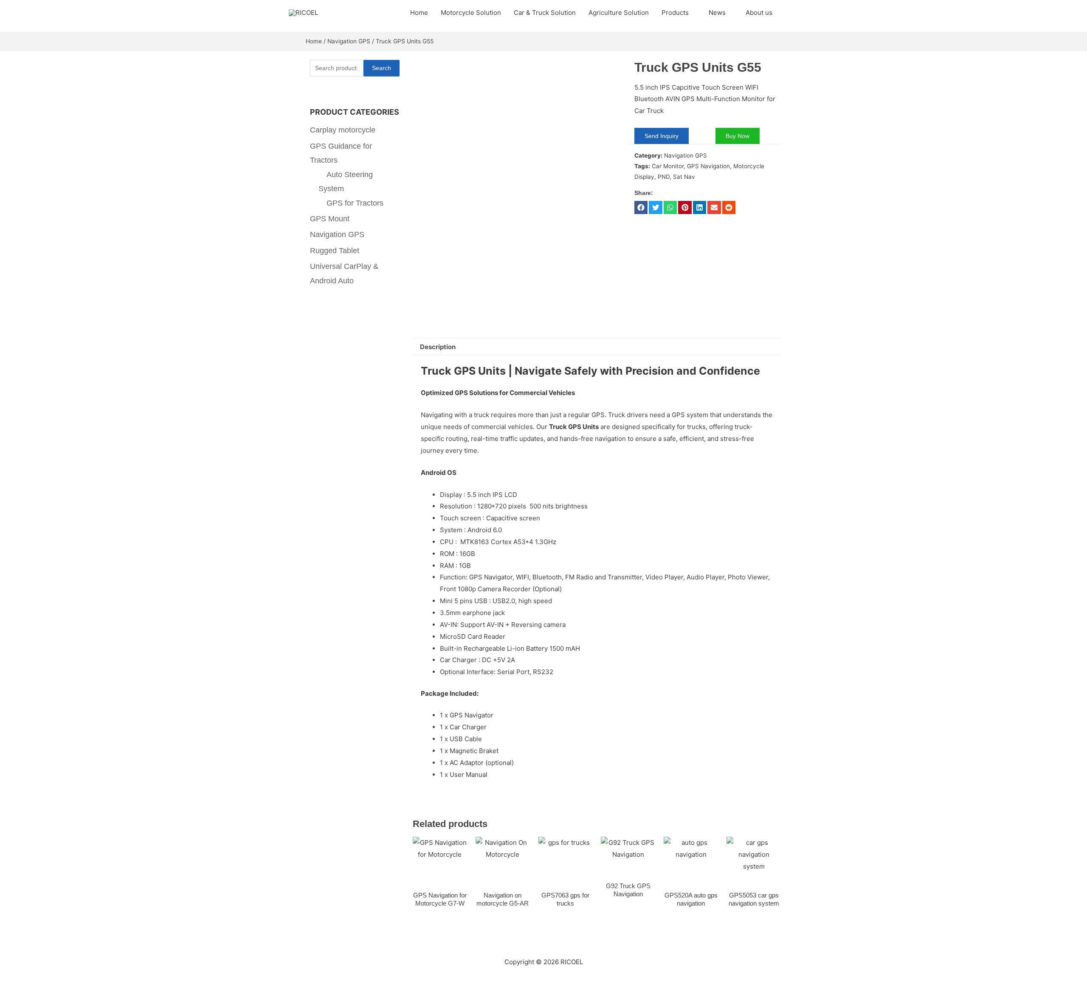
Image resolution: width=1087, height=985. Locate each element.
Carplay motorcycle (342, 130)
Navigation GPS (348, 41)
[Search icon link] (788, 12)
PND (664, 176)
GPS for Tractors (355, 203)
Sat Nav (684, 176)
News (717, 12)
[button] (641, 207)
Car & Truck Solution (545, 12)
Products (675, 12)
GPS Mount (329, 218)
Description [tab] (438, 347)
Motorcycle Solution (471, 12)
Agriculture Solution (619, 12)
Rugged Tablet (334, 250)
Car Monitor (668, 166)
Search (381, 68)
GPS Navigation (708, 166)
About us (759, 12)
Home (419, 12)
